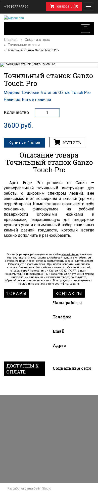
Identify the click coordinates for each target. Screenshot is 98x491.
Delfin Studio (42, 488)
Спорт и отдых (37, 39)
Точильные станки (24, 45)
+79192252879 (16, 7)
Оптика (11, 344)
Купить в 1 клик (24, 142)
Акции (10, 356)
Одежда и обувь (20, 338)
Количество (16, 112)
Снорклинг (14, 319)
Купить (71, 142)
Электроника (17, 331)
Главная (11, 39)
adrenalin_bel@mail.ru (70, 338)
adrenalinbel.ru (70, 254)
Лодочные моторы (22, 302)
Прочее (11, 350)
